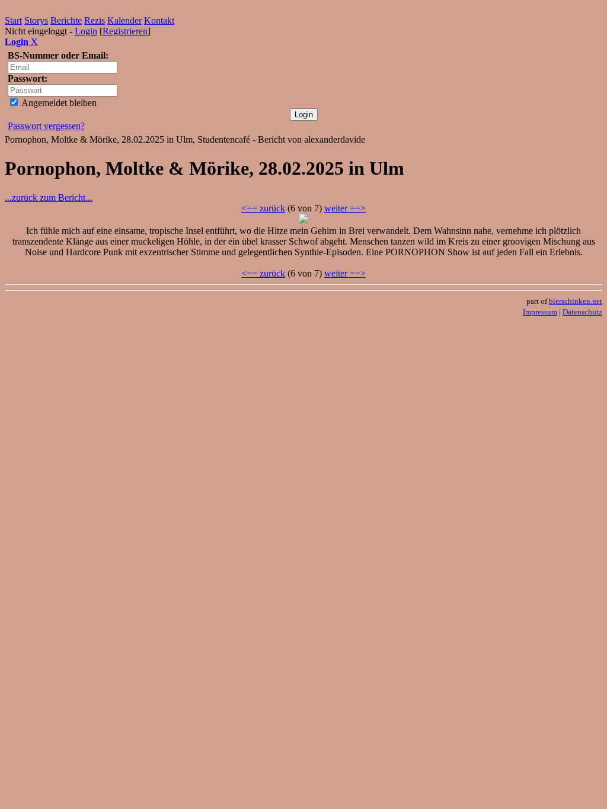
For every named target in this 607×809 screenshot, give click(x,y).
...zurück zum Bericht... (48, 197)
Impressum (540, 311)
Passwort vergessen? (46, 126)
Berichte (66, 20)
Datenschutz (582, 311)
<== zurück (263, 208)
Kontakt (159, 20)
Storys (36, 20)
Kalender (124, 20)
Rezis (94, 20)
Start (13, 20)
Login (86, 31)
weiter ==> (345, 208)
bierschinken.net (575, 301)
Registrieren (125, 31)
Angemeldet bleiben (58, 103)
